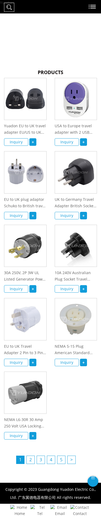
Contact (80, 513)
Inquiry (16, 141)
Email (60, 513)
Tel (40, 513)
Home (20, 513)
